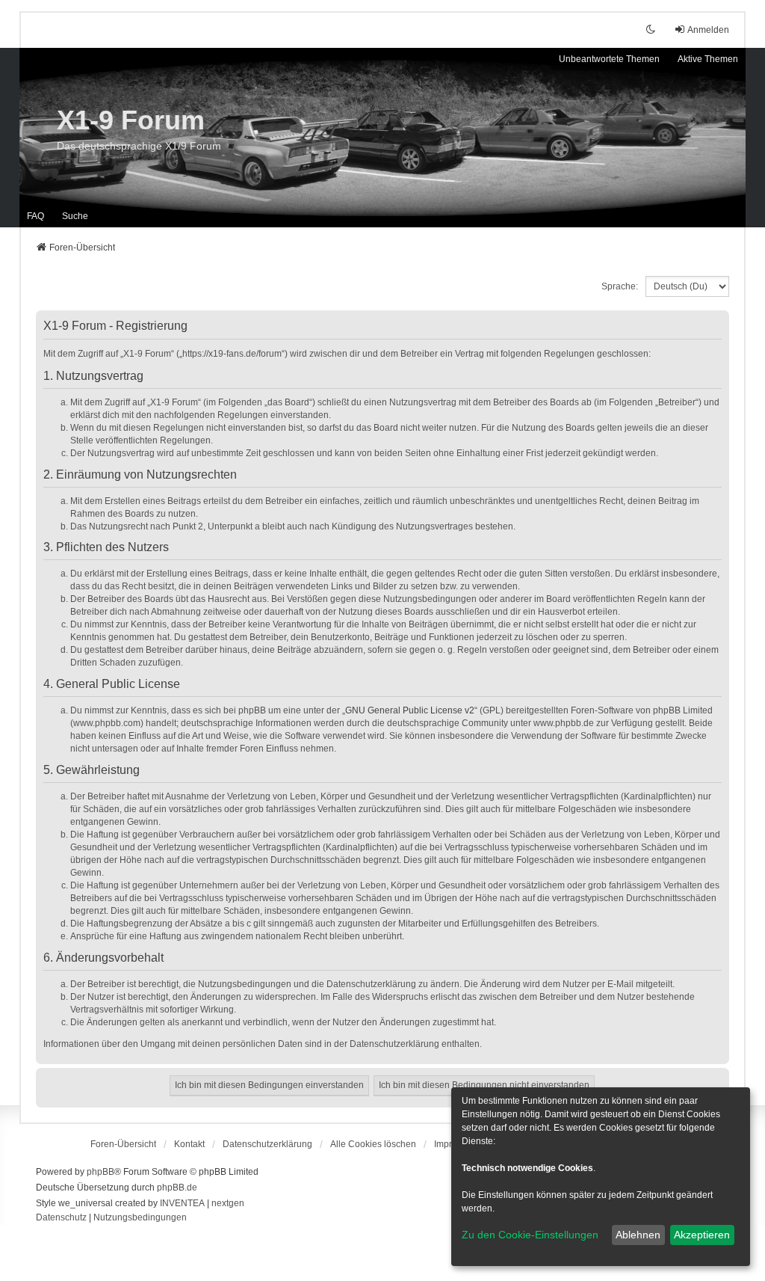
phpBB (100, 1172)
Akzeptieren (702, 1235)
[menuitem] (267, 1144)
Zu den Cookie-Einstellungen (530, 1235)
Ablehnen (638, 1235)
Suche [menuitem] (75, 216)
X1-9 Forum (131, 120)
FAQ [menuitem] (35, 216)
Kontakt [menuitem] (189, 1144)
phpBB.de (177, 1187)
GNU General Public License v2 (409, 710)
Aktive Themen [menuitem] (708, 59)
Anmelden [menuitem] (708, 30)
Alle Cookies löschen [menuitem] (373, 1144)
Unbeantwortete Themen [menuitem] (609, 59)
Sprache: (619, 286)
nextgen (227, 1203)
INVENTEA (182, 1203)
